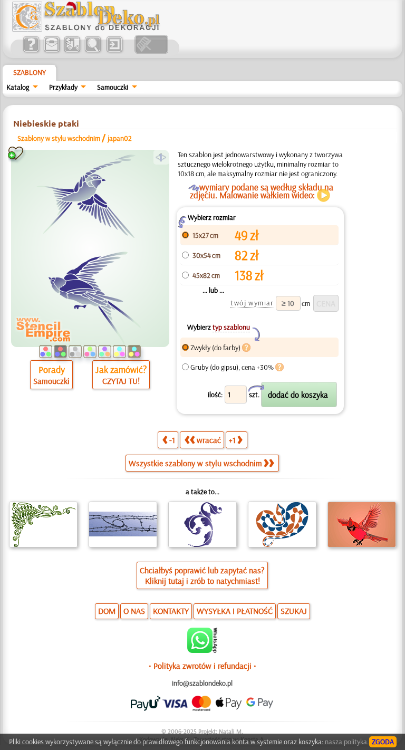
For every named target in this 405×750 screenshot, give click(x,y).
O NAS (134, 610)
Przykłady (63, 87)
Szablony (29, 72)
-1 (172, 440)
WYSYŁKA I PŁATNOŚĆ (235, 610)
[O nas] (31, 51)
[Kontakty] (51, 51)
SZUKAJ (294, 610)
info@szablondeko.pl (202, 683)
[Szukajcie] (92, 51)
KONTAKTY (171, 610)
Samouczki (112, 87)
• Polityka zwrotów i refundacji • (202, 665)
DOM (106, 610)
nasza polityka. (347, 741)
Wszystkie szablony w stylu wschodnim (195, 463)
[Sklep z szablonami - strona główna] (94, 29)
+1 (232, 440)
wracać (209, 440)
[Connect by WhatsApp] (202, 650)
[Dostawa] (72, 51)
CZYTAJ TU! (121, 381)
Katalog (17, 87)
